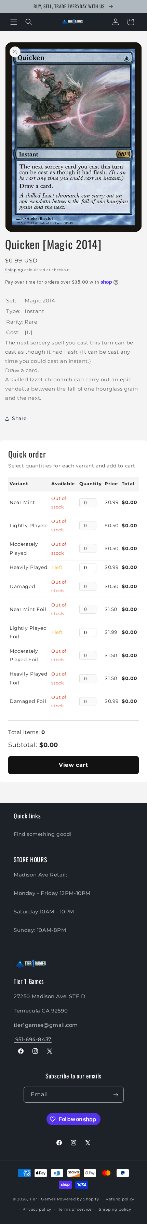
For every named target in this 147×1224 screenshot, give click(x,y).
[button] (13, 21)
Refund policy (120, 1199)
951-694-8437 (33, 1039)
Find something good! (42, 834)
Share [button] (19, 418)
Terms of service (75, 1209)
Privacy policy (37, 1209)
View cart (73, 765)
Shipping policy (115, 1209)
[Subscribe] (115, 1095)
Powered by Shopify (78, 1198)
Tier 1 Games (42, 1198)
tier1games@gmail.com (46, 1025)
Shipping (14, 270)
